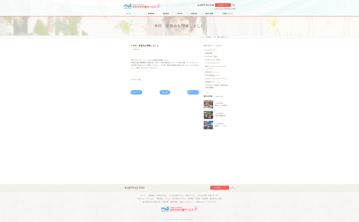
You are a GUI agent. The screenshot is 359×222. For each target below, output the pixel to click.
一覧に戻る (165, 92)
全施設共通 (208, 53)
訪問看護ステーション (212, 82)
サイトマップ (211, 202)
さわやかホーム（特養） (213, 60)
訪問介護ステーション (212, 72)
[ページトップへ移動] (232, 188)
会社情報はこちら (223, 5)
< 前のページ (136, 92)
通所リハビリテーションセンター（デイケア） (215, 67)
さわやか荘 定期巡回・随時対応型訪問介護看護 (216, 86)
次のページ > (193, 92)
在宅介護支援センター (212, 75)
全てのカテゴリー (211, 50)
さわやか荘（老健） (136, 80)
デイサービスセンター (212, 63)
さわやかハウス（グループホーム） (216, 79)
